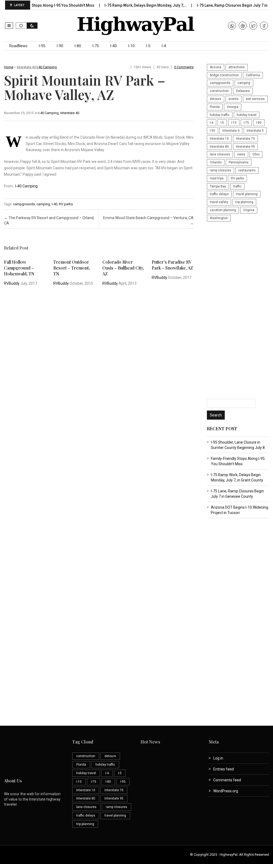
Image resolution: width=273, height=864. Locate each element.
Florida (215, 107)
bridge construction (224, 75)
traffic (237, 186)
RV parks (66, 204)
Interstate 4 (230, 130)
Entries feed (223, 769)
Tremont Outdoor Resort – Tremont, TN (71, 267)
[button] (9, 25)
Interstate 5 (255, 130)
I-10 (131, 46)
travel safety (219, 202)
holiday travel (246, 115)
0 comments (184, 67)
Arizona (215, 67)
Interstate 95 (245, 146)
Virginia (248, 210)
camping (43, 204)
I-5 (148, 46)
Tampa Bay (218, 186)
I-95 (42, 46)
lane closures (220, 154)
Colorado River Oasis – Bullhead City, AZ (123, 267)
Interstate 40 (26, 67)
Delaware (243, 91)
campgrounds (24, 204)
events (233, 99)
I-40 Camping (47, 67)
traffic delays (219, 194)
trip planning (244, 202)
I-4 (164, 46)
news (241, 154)
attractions (236, 67)
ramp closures (220, 170)
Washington (219, 218)
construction (219, 91)
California (253, 75)
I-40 (113, 46)
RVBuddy (11, 283)
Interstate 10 (219, 138)
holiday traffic (220, 115)
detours (215, 99)
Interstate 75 (245, 138)
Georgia (232, 107)
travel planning (247, 194)
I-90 (60, 46)
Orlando (216, 162)
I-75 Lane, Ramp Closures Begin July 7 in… (224, 5)
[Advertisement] (238, 311)
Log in (218, 758)
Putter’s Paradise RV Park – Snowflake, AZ (172, 265)
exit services (255, 99)
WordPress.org (225, 791)
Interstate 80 (219, 146)
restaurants (247, 170)
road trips (217, 178)
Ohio (255, 154)
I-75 (96, 46)
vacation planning (223, 210)
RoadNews (18, 46)
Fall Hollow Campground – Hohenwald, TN (19, 267)
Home (8, 67)
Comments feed (227, 780)
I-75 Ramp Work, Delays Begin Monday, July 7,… (136, 5)
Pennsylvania (238, 162)
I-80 (78, 46)
